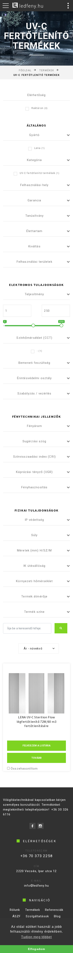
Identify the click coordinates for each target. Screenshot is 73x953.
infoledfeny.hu (36, 885)
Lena (39, 148)
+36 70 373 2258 (36, 856)
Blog (57, 916)
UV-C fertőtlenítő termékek (40, 173)
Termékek (46, 70)
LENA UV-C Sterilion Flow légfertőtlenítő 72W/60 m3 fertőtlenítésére (36, 721)
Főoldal (25, 70)
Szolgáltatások (37, 916)
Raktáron (39, 108)
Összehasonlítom (24, 768)
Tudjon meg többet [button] (36, 937)
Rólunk (15, 910)
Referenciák (54, 910)
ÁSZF (16, 916)
